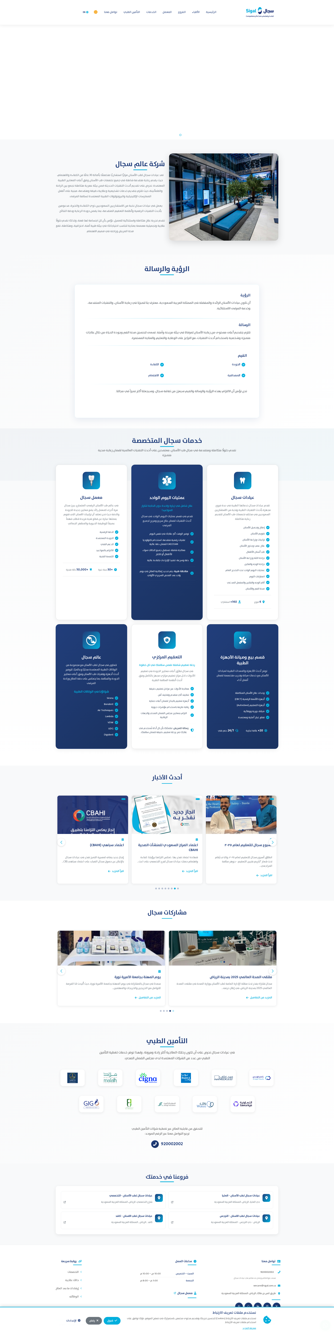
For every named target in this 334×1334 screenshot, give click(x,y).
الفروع (182, 12)
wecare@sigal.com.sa (264, 1286)
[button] (95, 12)
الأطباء (196, 12)
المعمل (167, 12)
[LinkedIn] (258, 1306)
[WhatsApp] (239, 1306)
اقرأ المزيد (266, 871)
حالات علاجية (72, 1280)
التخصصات (73, 1272)
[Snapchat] (248, 1306)
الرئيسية (211, 12)
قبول (110, 1320)
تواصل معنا (110, 12)
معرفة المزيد (249, 1328)
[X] (276, 1306)
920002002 (267, 1272)
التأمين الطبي (132, 12)
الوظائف (74, 1297)
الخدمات (151, 12)
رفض (92, 1320)
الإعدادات (71, 1320)
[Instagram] (267, 1306)
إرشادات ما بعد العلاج (67, 1288)
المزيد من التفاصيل (261, 997)
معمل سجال (185, 1293)
